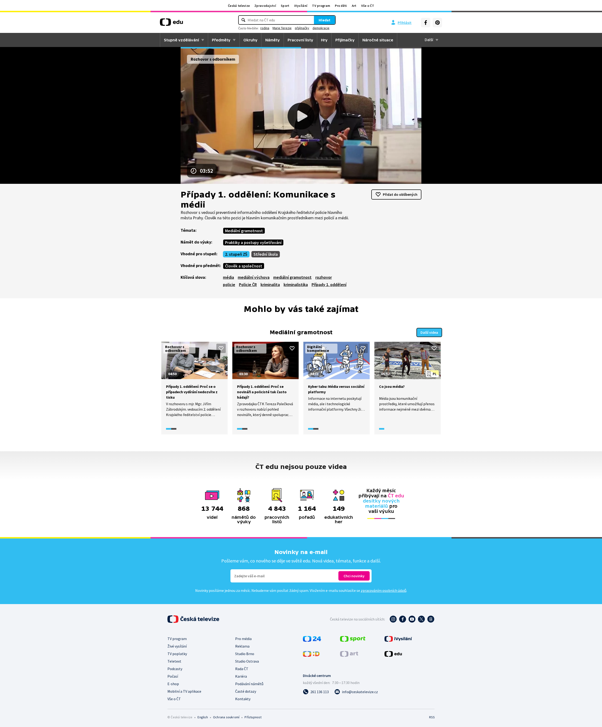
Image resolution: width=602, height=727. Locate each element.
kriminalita (270, 284)
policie (229, 284)
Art (354, 6)
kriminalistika (296, 284)
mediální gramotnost (292, 277)
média (228, 277)
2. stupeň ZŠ (236, 254)
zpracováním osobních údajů (383, 590)
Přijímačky (345, 40)
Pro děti (341, 6)
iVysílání (301, 6)
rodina (264, 28)
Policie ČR (248, 284)
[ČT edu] (171, 23)
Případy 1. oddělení (329, 284)
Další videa (429, 332)
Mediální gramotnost (244, 230)
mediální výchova (253, 277)
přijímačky (302, 28)
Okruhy (250, 40)
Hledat (324, 20)
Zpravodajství (265, 6)
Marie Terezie (282, 28)
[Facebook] (425, 22)
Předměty (221, 40)
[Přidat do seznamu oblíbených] (221, 348)
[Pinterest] (437, 22)
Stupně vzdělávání (181, 40)
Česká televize (239, 6)
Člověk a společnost (243, 266)
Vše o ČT (367, 6)
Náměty (272, 40)
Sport (285, 6)
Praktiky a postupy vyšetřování (253, 242)
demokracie (321, 28)
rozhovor (323, 277)
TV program (321, 6)
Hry (324, 40)
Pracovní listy (300, 40)
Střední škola (265, 254)
